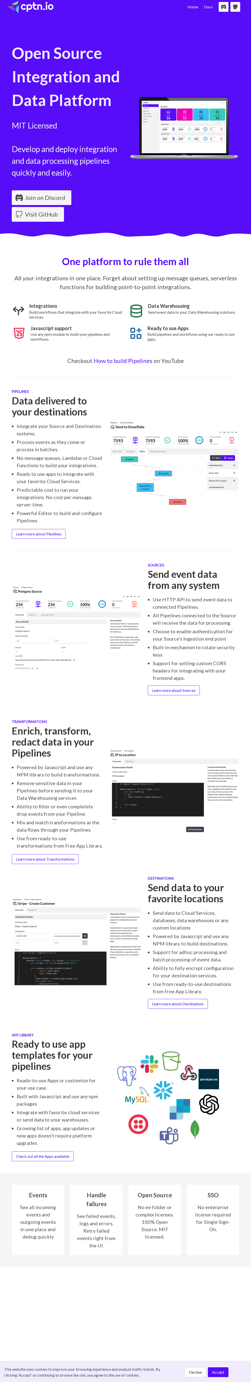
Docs (208, 6)
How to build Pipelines (123, 360)
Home (193, 6)
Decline (195, 1372)
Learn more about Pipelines (39, 533)
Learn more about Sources (174, 690)
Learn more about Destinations (178, 1003)
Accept (218, 1372)
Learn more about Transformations (45, 859)
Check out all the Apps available (42, 1156)
